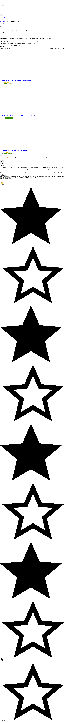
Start (0, 21)
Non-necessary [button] (2, 174)
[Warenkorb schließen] (1, 155)
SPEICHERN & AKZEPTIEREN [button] (5, 178)
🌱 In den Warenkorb (8, 83)
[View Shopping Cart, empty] (32, 7)
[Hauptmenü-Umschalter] (1, 15)
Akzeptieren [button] (5, 158)
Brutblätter (3, 21)
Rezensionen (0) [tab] (4, 36)
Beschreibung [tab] (4, 35)
